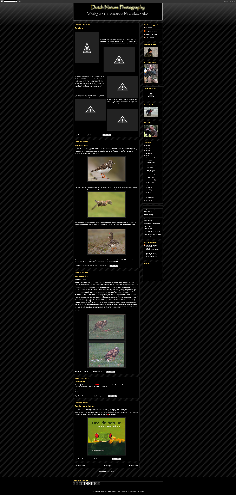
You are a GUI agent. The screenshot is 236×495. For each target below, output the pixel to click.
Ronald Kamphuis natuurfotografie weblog (151, 246)
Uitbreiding (80, 382)
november (151, 175)
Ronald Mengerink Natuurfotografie (149, 219)
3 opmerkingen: (103, 265)
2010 (147, 200)
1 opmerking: (96, 134)
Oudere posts (133, 465)
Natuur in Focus (151, 253)
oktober (150, 177)
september (151, 180)
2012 (147, 153)
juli (149, 185)
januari (150, 197)
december (151, 158)
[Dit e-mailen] (103, 135)
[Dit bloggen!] (105, 135)
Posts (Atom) (110, 471)
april (149, 192)
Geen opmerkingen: (98, 371)
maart (149, 195)
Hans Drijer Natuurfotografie (152, 223)
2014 (147, 148)
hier (108, 414)
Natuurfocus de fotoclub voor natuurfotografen (152, 235)
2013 (147, 150)
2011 (147, 155)
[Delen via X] (107, 135)
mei (149, 190)
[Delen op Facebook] (109, 135)
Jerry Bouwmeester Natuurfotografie (149, 215)
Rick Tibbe (98, 385)
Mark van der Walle (151, 34)
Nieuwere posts (80, 465)
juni (149, 187)
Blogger (142, 491)
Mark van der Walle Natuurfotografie (149, 210)
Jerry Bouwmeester (151, 31)
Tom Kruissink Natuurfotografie (148, 227)
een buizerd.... (81, 276)
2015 (147, 145)
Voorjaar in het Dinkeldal (152, 249)
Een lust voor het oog (85, 406)
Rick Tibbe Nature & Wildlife (152, 231)
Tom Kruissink (150, 37)
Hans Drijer (149, 27)
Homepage (107, 465)
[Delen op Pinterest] (110, 135)
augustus (150, 182)
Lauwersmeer (81, 145)
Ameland (79, 28)
